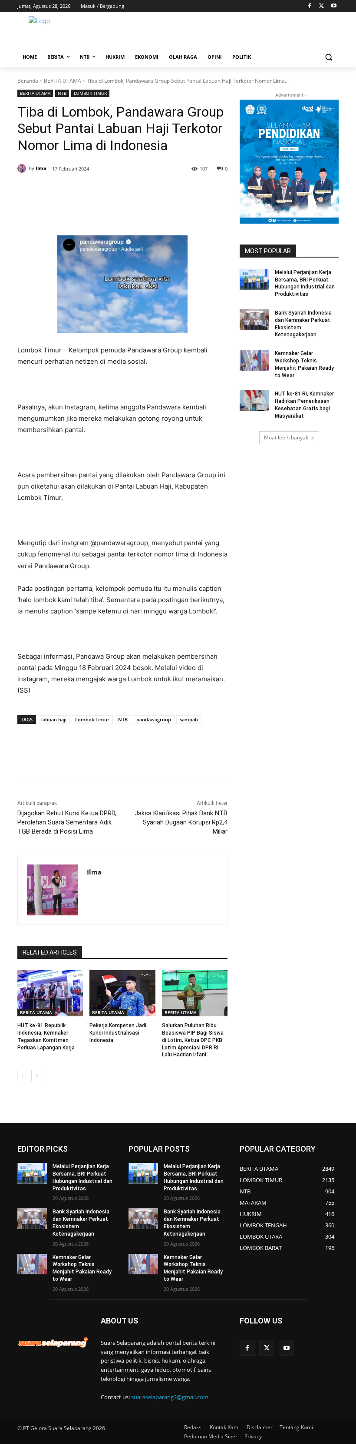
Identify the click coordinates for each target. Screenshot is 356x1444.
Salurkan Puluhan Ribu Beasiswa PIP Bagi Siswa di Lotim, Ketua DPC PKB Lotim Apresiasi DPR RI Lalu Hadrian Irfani (193, 1040)
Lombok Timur (92, 719)
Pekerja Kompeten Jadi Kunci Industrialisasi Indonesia (117, 1032)
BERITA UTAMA (62, 80)
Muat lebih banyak (286, 437)
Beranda (27, 80)
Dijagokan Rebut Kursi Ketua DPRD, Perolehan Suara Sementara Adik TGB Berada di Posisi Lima (66, 822)
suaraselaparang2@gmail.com (169, 1397)
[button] (328, 57)
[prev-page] (22, 1075)
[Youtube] (334, 6)
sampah (189, 719)
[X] (321, 6)
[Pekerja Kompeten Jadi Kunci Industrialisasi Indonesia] (122, 993)
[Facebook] (310, 6)
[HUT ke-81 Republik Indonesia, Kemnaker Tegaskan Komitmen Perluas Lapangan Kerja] (50, 993)
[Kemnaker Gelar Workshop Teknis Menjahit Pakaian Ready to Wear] (254, 360)
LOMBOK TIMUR (90, 93)
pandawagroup (153, 719)
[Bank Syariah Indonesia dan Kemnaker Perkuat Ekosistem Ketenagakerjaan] (254, 319)
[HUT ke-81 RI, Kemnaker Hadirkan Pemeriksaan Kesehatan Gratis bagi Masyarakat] (254, 400)
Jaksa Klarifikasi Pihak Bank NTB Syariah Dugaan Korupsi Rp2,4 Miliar (181, 822)
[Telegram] (142, 191)
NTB (62, 93)
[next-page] (36, 1075)
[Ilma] (23, 168)
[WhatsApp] (122, 191)
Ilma (41, 168)
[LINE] (162, 191)
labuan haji (53, 719)
